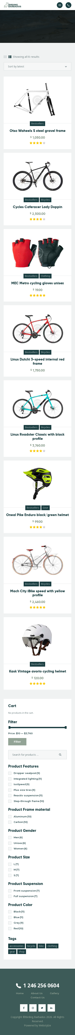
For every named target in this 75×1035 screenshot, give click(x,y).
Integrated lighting (28, 778)
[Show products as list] (9, 57)
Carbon (21, 821)
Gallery (54, 993)
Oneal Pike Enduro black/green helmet (37, 515)
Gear (45, 507)
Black (19, 911)
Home (20, 993)
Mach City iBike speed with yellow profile (37, 593)
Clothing (45, 276)
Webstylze (45, 1025)
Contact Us (38, 997)
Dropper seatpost (27, 773)
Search (61, 754)
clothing (52, 946)
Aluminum (22, 816)
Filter (17, 741)
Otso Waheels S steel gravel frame (38, 131)
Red (18, 928)
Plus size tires (24, 789)
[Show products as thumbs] (5, 57)
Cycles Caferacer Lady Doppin (37, 207)
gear (12, 951)
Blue (18, 917)
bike (41, 946)
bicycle (31, 946)
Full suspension (26, 896)
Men (18, 837)
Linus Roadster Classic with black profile (37, 437)
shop (22, 951)
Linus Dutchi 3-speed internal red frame (37, 361)
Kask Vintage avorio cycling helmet (37, 671)
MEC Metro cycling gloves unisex (37, 283)
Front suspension (27, 890)
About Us (37, 993)
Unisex (20, 843)
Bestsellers (37, 123)
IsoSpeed (21, 784)
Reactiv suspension (28, 795)
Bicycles (45, 199)
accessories (16, 946)
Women (20, 848)
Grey (18, 922)
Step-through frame (29, 801)
